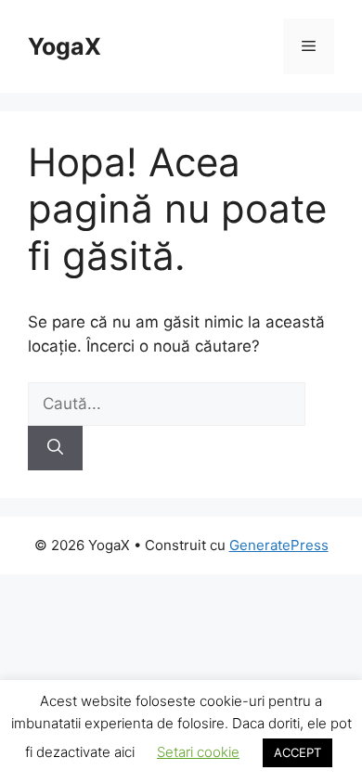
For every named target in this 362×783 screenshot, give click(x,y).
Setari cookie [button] (198, 752)
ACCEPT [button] (297, 752)
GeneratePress (279, 545)
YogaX (64, 46)
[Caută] (55, 448)
